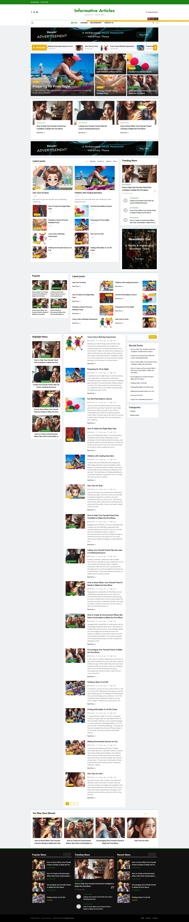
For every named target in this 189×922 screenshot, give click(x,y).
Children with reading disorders (88, 193)
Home (75, 23)
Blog (142, 918)
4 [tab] (152, 813)
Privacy (148, 918)
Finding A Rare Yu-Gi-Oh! (128, 46)
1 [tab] (145, 813)
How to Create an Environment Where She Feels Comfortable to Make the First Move (143, 222)
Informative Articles (94, 10)
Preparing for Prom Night (98, 46)
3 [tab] (150, 813)
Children (84, 22)
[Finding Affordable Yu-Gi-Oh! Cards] (143, 49)
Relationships (96, 22)
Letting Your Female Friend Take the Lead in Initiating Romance (57, 294)
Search (153, 337)
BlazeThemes (69, 918)
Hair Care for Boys (41, 193)
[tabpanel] (47, 831)
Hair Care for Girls (97, 234)
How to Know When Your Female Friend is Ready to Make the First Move (40, 312)
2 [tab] (147, 813)
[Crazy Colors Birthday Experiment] (47, 49)
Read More (40, 133)
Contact (155, 918)
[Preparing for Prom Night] (83, 49)
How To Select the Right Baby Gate (101, 428)
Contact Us (108, 23)
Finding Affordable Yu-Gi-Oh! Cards (102, 709)
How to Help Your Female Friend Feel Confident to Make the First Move (109, 71)
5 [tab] (155, 813)
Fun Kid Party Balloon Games (140, 72)
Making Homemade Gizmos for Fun (102, 741)
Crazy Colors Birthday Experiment (65, 46)
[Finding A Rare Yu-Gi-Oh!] (113, 49)
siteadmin (92, 341)
